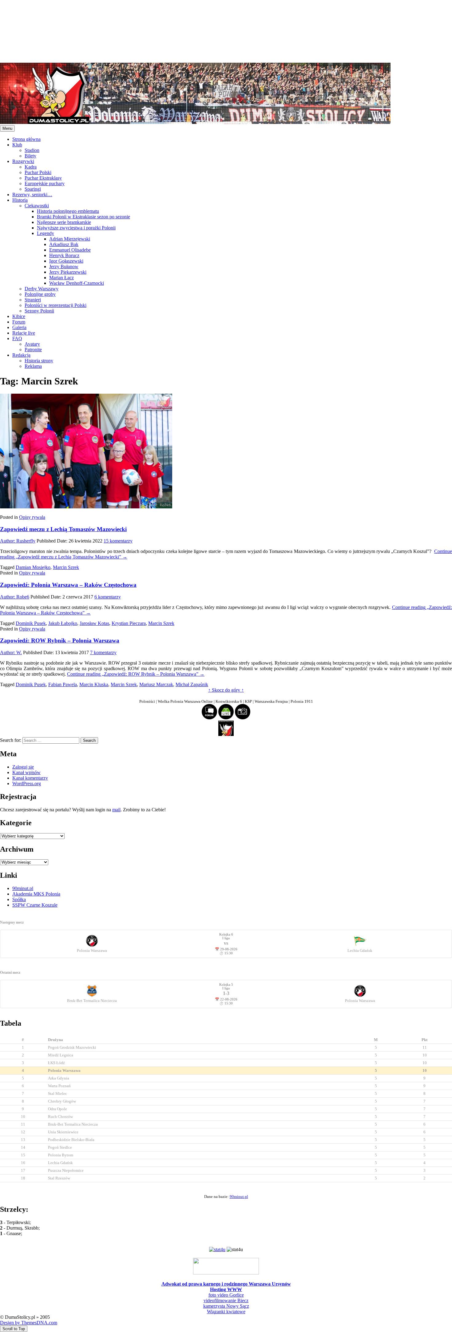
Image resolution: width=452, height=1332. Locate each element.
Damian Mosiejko (33, 567)
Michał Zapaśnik (192, 684)
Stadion (32, 150)
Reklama (33, 366)
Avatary (32, 344)
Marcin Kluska (93, 684)
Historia (20, 200)
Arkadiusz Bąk (63, 244)
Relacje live (23, 333)
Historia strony (39, 360)
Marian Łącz (61, 277)
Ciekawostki (37, 205)
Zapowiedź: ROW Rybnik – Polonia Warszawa (59, 640)
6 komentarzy (107, 596)
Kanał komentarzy (30, 778)
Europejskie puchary (45, 183)
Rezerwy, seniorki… (32, 194)
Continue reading (135, 674)
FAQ (17, 338)
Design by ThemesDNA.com (28, 1322)
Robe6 (14, 596)
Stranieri (33, 299)
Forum (18, 321)
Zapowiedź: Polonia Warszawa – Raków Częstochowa (68, 585)
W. (11, 652)
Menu (7, 128)
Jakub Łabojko (62, 623)
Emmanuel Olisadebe (70, 249)
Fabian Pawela (62, 684)
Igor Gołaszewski (66, 261)
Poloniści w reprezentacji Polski (55, 305)
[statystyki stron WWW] (217, 1249)
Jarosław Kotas (94, 623)
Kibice (18, 316)
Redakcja (21, 355)
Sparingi (33, 189)
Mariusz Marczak (156, 684)
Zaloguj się (23, 766)
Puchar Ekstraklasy (43, 178)
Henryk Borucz (64, 255)
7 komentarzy (103, 652)
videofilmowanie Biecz (226, 1300)
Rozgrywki (23, 161)
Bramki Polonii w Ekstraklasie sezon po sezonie (83, 216)
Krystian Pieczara (129, 623)
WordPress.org (26, 783)
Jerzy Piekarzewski (67, 272)
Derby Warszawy (41, 288)
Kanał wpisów (26, 772)
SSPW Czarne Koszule (34, 905)
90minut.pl (22, 888)
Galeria (19, 327)
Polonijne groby (40, 294)
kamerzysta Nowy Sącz (226, 1306)
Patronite (33, 349)
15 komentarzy (118, 540)
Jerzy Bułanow (63, 266)
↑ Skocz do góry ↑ (226, 690)
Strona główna (26, 139)
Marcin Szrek (66, 567)
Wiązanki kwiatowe (226, 1311)
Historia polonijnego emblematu (68, 211)
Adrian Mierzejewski (69, 238)
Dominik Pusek (31, 623)
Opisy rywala (32, 517)
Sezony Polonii (39, 310)
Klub (17, 144)
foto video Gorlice (226, 1295)
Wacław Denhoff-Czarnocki (76, 283)
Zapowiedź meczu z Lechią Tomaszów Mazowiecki (63, 529)
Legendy (45, 233)
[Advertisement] (184, 31)
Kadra (31, 166)
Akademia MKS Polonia (36, 894)
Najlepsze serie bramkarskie (64, 222)
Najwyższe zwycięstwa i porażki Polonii (76, 227)
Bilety (30, 155)
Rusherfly (17, 540)
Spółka (19, 899)
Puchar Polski (38, 172)
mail (116, 809)
